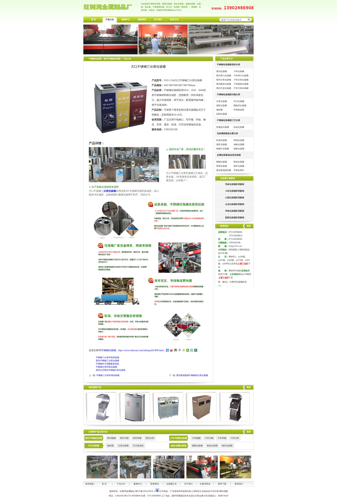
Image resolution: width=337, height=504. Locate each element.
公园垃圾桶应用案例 (234, 197)
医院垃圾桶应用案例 (234, 217)
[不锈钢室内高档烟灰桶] (234, 421)
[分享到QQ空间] (183, 350)
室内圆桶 (111, 438)
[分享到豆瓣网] (195, 350)
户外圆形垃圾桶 (241, 84)
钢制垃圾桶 (221, 162)
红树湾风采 (205, 484)
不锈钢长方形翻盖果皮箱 (107, 364)
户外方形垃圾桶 (241, 88)
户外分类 (234, 438)
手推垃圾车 (239, 170)
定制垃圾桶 (221, 114)
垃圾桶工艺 (171, 484)
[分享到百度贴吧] (191, 350)
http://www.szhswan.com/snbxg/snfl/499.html (141, 350)
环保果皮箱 (239, 110)
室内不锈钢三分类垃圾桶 (107, 360)
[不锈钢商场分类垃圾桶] (134, 421)
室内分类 (150, 438)
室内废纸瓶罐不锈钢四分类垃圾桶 (192, 375)
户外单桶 (222, 438)
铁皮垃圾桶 (239, 162)
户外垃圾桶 (239, 71)
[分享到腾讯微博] (179, 350)
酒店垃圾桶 (221, 144)
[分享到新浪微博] (171, 350)
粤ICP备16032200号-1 (145, 491)
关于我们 (158, 19)
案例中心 (126, 19)
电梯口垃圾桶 (222, 148)
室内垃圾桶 (221, 71)
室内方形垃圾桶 (223, 88)
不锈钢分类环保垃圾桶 (106, 367)
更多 (249, 387)
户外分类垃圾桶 (241, 80)
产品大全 (109, 19)
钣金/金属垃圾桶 (178, 445)
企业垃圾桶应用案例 (234, 204)
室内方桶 (124, 438)
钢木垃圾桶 (239, 166)
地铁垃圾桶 (239, 144)
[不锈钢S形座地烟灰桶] (100, 421)
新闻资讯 (142, 19)
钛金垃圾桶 (239, 127)
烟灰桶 (219, 110)
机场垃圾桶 (221, 140)
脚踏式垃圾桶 (240, 105)
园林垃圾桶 (239, 148)
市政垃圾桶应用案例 (234, 184)
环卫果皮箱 (138, 445)
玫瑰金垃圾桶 (222, 127)
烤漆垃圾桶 (221, 166)
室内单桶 (137, 438)
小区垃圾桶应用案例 (234, 191)
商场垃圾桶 (239, 140)
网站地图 (223, 491)
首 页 (93, 19)
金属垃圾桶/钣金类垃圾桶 (229, 155)
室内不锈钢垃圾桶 (112, 58)
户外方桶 (209, 438)
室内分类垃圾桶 (223, 80)
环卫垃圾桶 (239, 101)
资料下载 (222, 484)
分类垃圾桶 (110, 191)
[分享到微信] (187, 350)
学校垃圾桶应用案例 (234, 211)
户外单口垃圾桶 (241, 75)
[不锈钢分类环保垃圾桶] (167, 421)
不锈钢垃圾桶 (95, 58)
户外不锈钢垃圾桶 (178, 438)
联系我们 (239, 484)
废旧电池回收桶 (223, 170)
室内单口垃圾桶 (223, 75)
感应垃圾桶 (221, 105)
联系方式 (174, 19)
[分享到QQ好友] (175, 350)
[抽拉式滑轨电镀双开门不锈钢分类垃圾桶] (200, 421)
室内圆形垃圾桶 (223, 84)
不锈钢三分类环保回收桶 (107, 357)
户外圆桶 (196, 438)
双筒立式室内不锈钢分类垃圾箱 (110, 370)
